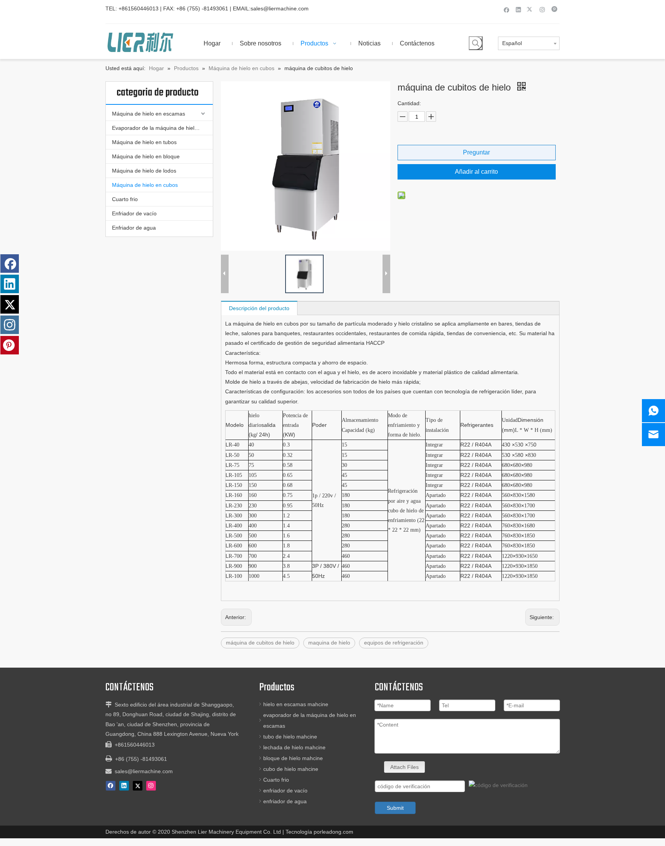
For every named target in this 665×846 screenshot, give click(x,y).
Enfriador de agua (134, 228)
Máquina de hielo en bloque (146, 156)
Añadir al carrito (476, 171)
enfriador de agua (285, 801)
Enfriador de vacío (134, 213)
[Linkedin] (518, 9)
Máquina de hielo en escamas (148, 114)
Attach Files (404, 767)
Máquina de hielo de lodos (144, 171)
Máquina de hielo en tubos (144, 142)
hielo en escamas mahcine (295, 704)
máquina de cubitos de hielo (260, 643)
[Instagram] (542, 9)
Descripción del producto (259, 308)
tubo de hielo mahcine (290, 737)
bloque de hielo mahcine (293, 758)
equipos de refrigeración (393, 643)
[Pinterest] (554, 9)
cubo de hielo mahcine (290, 769)
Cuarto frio (125, 199)
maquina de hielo (329, 643)
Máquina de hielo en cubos (145, 185)
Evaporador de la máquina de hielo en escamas (162, 128)
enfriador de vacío (285, 790)
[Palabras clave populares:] (476, 43)
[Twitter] (530, 9)
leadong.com (337, 832)
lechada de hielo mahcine (294, 747)
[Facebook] (506, 9)
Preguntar (476, 152)
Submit (395, 808)
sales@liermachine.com (280, 8)
